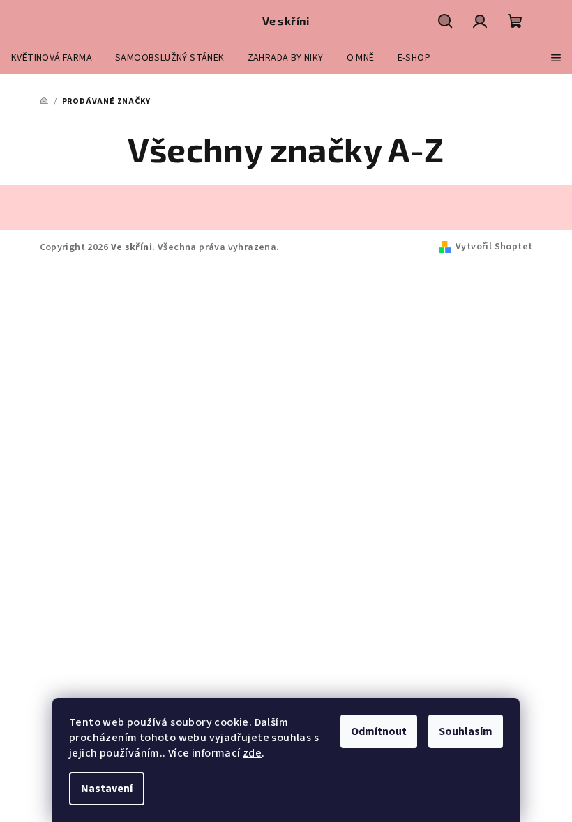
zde (252, 753)
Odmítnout (379, 731)
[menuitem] (51, 58)
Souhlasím (465, 731)
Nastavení (107, 788)
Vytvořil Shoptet (494, 247)
